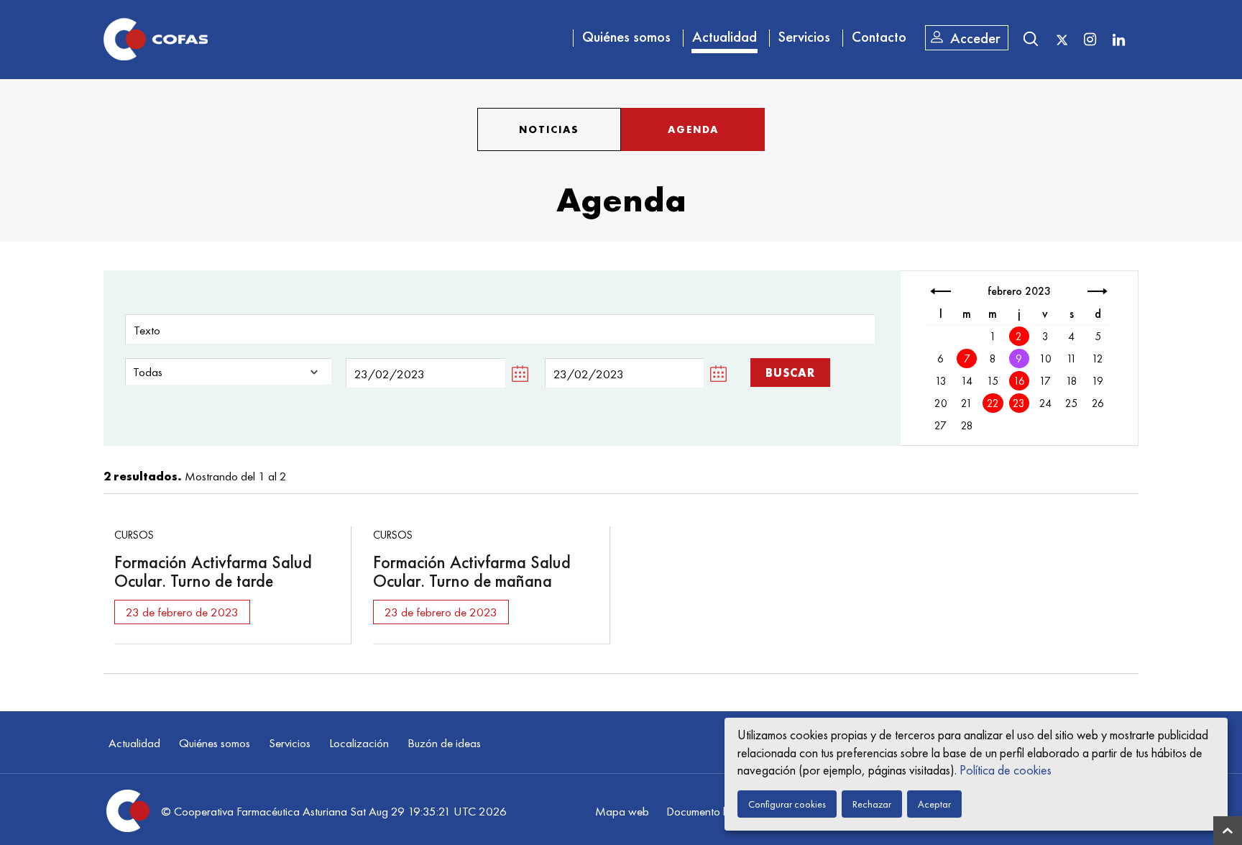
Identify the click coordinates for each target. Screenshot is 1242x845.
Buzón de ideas (444, 743)
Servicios (804, 36)
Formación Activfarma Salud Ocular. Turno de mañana (472, 572)
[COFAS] (156, 39)
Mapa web (622, 811)
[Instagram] (1089, 39)
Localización (359, 743)
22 (993, 403)
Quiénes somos (626, 36)
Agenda (693, 129)
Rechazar (871, 804)
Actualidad (724, 36)
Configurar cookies (787, 804)
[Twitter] (1062, 40)
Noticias (549, 129)
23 (1019, 403)
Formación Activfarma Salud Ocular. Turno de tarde (213, 572)
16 (1019, 381)
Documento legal (706, 811)
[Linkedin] (1118, 39)
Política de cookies (1006, 770)
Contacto (879, 36)
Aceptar (934, 804)
